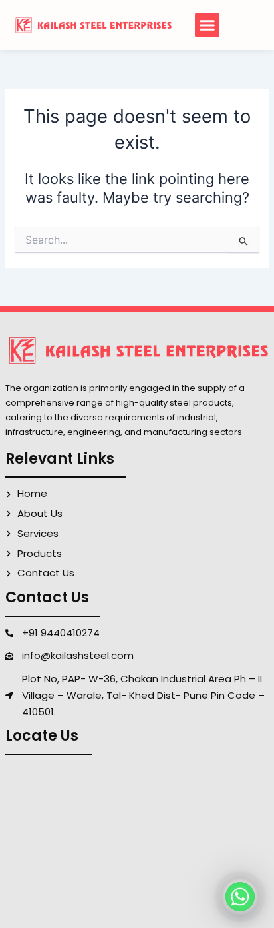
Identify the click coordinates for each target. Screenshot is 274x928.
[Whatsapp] (240, 896)
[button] (207, 25)
